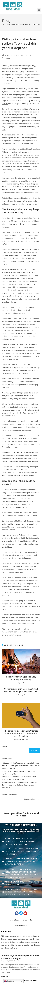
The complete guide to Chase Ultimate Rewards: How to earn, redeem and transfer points (21, 733)
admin (8, 55)
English (10, 981)
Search (4, 747)
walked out (11, 224)
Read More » (6, 976)
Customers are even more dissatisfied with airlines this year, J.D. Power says (21, 690)
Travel (7, 58)
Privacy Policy (28, 920)
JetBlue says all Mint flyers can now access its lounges (20, 763)
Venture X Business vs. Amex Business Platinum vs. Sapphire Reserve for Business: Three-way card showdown (19, 785)
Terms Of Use (14, 920)
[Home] (3, 24)
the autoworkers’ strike (25, 544)
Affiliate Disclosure (21, 925)
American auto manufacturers (14, 190)
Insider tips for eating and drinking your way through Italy (21, 678)
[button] (39, 10)
